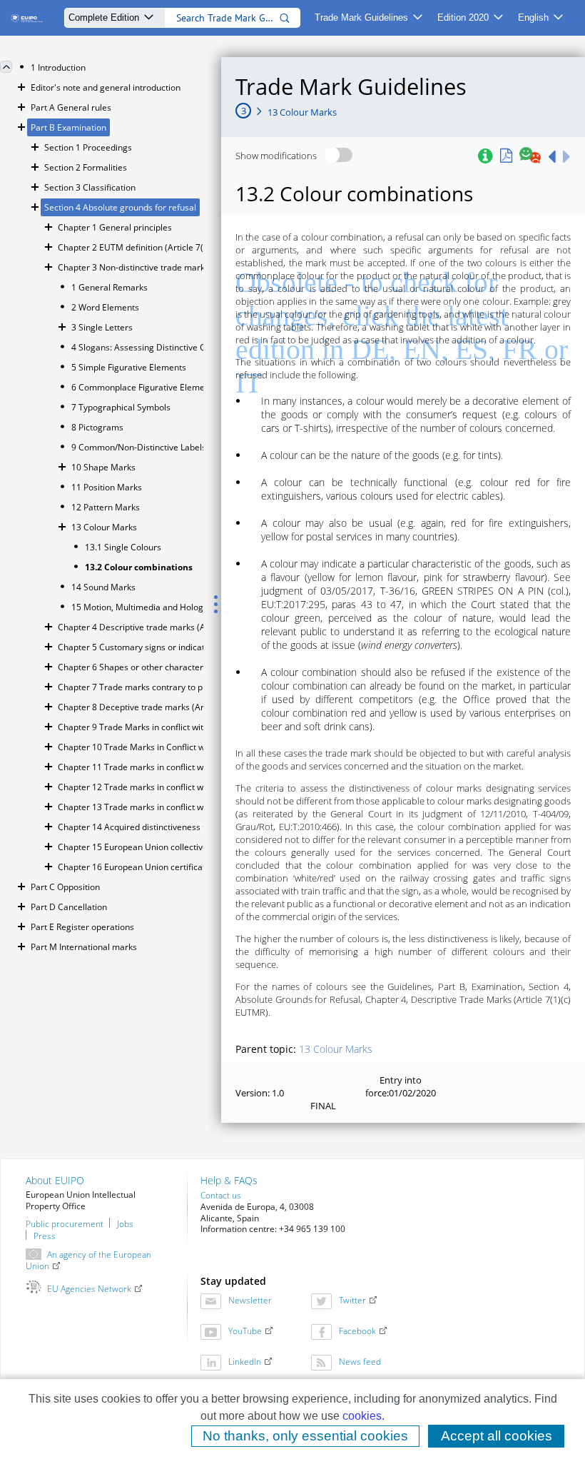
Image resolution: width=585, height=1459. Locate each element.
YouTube (245, 1331)
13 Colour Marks (302, 112)
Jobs (125, 1223)
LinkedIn (244, 1361)
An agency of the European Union (88, 1259)
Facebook (357, 1331)
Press (45, 1235)
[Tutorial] (485, 156)
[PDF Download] (506, 155)
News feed (360, 1361)
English (533, 17)
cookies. (363, 1416)
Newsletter (250, 1300)
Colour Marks (335, 1049)
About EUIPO (55, 1180)
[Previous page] (552, 156)
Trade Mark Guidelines (361, 17)
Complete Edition (103, 17)
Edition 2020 (463, 17)
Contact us (220, 1195)
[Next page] (567, 156)
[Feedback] (530, 156)
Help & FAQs (229, 1180)
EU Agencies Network (89, 1289)
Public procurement (64, 1223)
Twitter (352, 1300)
